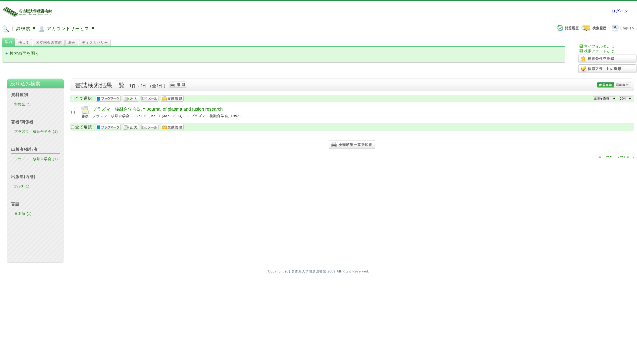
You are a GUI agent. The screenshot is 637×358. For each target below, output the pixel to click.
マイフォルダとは (599, 46)
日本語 (23, 214)
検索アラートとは (599, 51)
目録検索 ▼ (23, 28)
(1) (29, 104)
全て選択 (83, 98)
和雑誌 (23, 104)
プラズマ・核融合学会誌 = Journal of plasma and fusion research (157, 109)
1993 (22, 186)
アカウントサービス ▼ (70, 28)
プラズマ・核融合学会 (36, 132)
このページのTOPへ (618, 157)
